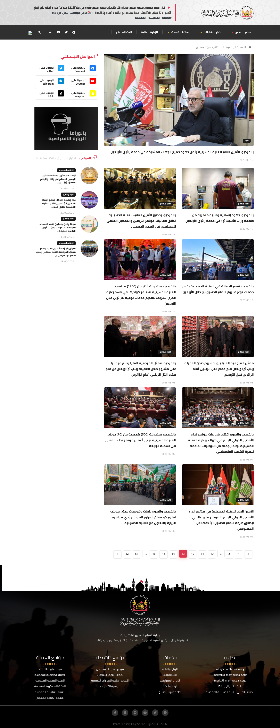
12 (192, 553)
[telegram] (135, 712)
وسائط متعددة (180, 32)
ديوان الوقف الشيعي (110, 674)
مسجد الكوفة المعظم (50, 697)
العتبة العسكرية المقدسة (50, 686)
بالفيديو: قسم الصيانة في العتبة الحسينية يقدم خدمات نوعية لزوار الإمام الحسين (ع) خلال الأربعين (218, 289)
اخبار (247, 141)
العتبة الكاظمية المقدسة (50, 674)
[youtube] (58, 32)
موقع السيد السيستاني (110, 669)
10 (212, 553)
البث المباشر (124, 32)
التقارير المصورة (66, 170)
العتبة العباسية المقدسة (50, 692)
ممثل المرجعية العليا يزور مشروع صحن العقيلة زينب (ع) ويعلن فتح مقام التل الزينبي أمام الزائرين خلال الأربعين (219, 369)
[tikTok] (115, 712)
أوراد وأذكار (170, 686)
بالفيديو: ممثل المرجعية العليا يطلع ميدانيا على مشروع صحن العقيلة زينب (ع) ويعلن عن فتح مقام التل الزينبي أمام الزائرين (141, 369)
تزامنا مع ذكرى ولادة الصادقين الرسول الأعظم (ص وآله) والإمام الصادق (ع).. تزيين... (58, 179)
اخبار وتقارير (243, 204)
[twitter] (66, 32)
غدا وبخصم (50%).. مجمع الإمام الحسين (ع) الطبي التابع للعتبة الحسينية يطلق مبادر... (59, 203)
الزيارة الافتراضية (170, 680)
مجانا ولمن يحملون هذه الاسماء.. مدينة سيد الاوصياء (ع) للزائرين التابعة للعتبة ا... (57, 227)
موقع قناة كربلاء (110, 686)
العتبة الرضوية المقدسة (50, 680)
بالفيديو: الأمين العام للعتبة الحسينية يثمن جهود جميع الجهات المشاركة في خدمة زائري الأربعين (182, 152)
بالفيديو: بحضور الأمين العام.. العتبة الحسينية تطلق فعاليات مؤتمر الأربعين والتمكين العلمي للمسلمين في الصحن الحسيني (141, 220)
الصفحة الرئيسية (236, 47)
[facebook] (73, 32)
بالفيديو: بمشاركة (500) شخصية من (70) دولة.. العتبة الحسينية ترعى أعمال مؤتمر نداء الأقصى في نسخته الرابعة (140, 440)
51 (136, 553)
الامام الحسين (243, 32)
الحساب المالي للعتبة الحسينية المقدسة (230, 692)
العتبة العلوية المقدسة (50, 669)
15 (163, 553)
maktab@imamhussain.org (230, 674)
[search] (39, 32)
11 (202, 553)
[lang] (30, 32)
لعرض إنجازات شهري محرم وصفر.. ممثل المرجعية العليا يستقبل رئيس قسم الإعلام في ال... (56, 252)
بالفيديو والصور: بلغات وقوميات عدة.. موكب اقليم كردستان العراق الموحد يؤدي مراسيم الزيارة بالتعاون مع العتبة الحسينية (143, 517)
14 (173, 553)
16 (154, 553)
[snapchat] (125, 712)
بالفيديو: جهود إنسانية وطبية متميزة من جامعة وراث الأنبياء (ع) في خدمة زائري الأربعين (220, 218)
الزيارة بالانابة (149, 32)
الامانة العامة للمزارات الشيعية (110, 680)
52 (127, 553)
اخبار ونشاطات (212, 32)
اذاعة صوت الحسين (170, 692)
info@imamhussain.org (230, 669)
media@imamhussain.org (230, 680)
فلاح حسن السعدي (207, 47)
